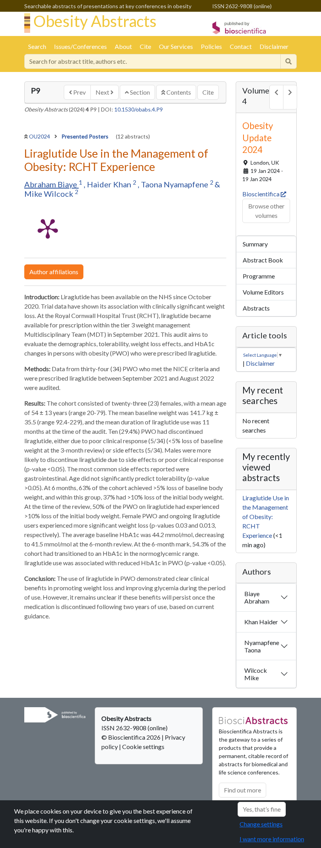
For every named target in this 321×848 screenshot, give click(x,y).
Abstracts (256, 308)
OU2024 (40, 136)
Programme (259, 276)
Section (139, 92)
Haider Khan (110, 184)
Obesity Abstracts (95, 21)
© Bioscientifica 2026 (131, 737)
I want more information (272, 839)
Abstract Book (263, 260)
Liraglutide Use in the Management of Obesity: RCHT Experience (265, 516)
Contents (178, 92)
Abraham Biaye (51, 184)
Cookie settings (143, 746)
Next (103, 92)
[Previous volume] (276, 97)
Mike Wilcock (49, 193)
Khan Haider (261, 621)
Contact (241, 46)
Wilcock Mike (255, 674)
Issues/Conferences (80, 46)
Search (37, 46)
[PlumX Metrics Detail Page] (47, 228)
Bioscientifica (261, 194)
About (123, 46)
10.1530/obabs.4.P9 (138, 109)
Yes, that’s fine (262, 809)
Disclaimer (274, 46)
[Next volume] (290, 97)
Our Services (176, 46)
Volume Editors (263, 292)
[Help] (288, 61)
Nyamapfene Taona (261, 646)
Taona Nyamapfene (175, 184)
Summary (255, 244)
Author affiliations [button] (53, 271)
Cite (145, 46)
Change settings (261, 824)
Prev (79, 92)
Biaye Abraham (256, 597)
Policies (211, 46)
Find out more (242, 790)
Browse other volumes (266, 210)
